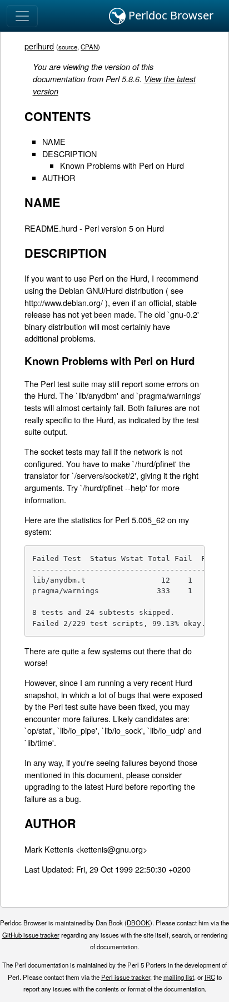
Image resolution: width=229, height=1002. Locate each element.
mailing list (178, 977)
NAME (54, 141)
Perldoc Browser (169, 15)
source (67, 46)
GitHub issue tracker (30, 934)
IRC (210, 977)
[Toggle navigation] (22, 16)
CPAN (89, 46)
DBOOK (138, 922)
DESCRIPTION (69, 153)
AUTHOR (58, 177)
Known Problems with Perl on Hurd (122, 165)
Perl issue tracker (125, 977)
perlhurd (39, 46)
